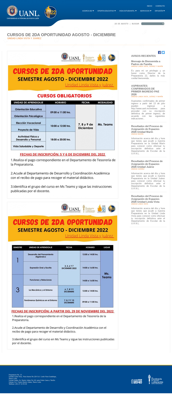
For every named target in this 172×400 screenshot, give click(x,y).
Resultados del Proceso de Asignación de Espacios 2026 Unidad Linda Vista (147, 199)
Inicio (149, 6)
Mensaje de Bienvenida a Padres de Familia (145, 63)
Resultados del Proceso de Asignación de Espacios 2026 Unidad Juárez (147, 164)
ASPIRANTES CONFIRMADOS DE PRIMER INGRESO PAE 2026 (145, 90)
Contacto (160, 6)
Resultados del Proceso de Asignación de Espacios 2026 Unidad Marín (147, 129)
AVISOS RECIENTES (143, 55)
